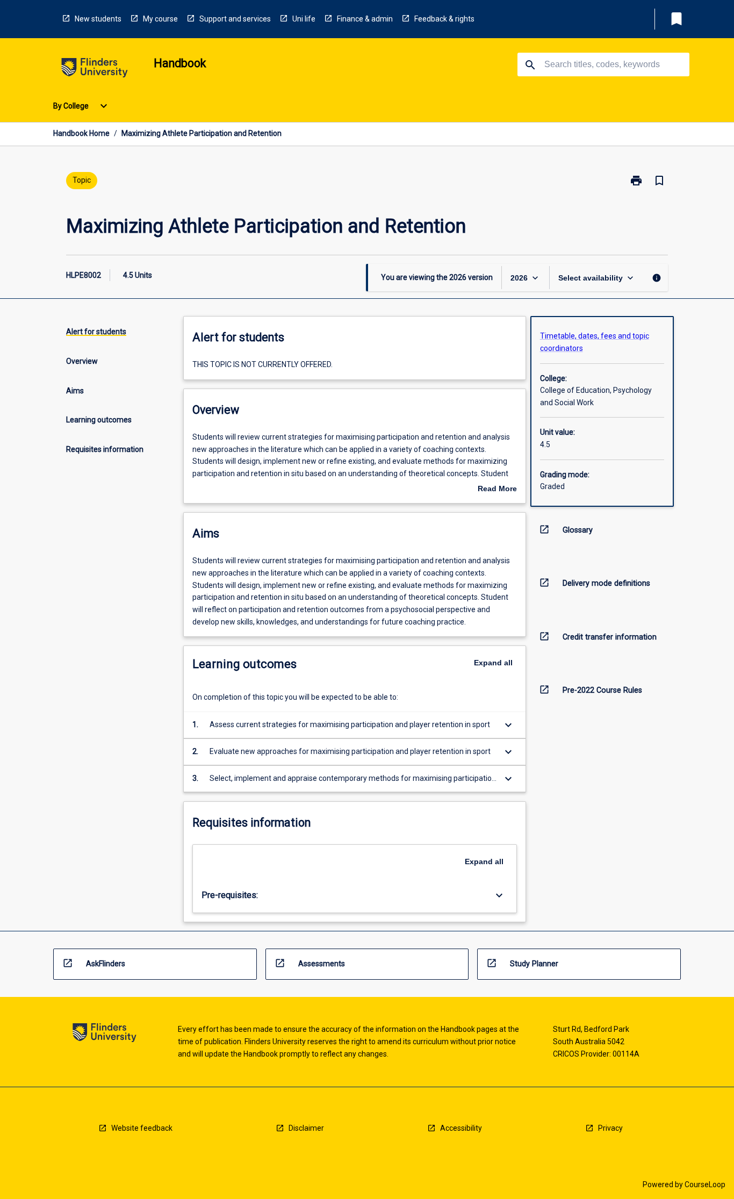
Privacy (610, 1128)
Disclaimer (306, 1128)
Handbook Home (81, 133)
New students (98, 19)
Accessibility (461, 1128)
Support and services (235, 19)
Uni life (303, 19)
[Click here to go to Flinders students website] (94, 69)
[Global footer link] (104, 1034)
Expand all (493, 662)
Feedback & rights (444, 19)
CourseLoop (705, 1184)
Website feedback (141, 1128)
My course (160, 19)
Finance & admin (365, 19)
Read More (497, 489)
